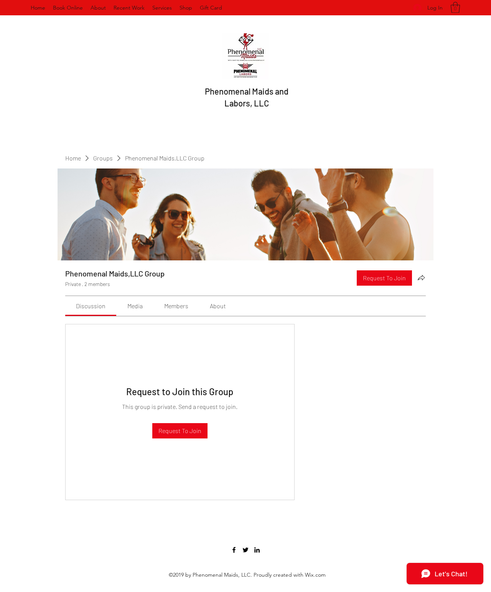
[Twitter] (245, 550)
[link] (90, 305)
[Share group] (421, 277)
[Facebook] (234, 550)
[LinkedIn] (257, 550)
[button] (455, 7)
